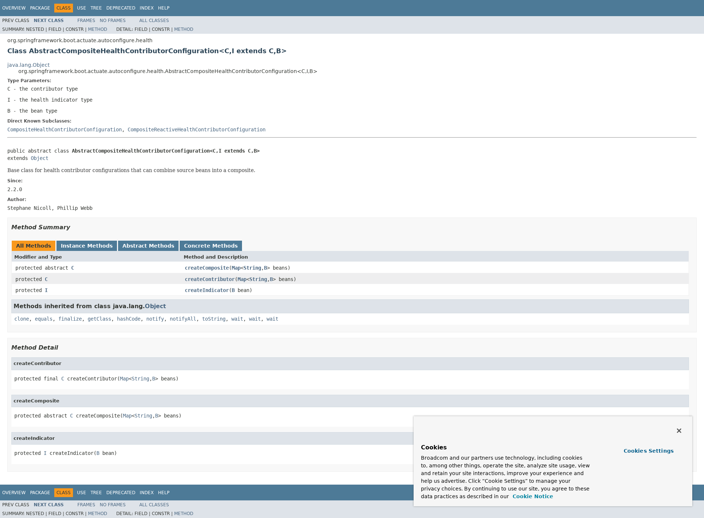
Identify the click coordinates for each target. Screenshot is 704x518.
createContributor (210, 279)
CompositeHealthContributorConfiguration (64, 129)
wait (237, 319)
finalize (70, 319)
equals (43, 319)
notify (155, 319)
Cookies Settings (649, 451)
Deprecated (120, 8)
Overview (14, 8)
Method (97, 29)
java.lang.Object (28, 65)
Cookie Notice (532, 496)
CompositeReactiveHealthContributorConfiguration (196, 129)
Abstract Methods (148, 246)
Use (81, 8)
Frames (86, 20)
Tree (96, 8)
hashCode (128, 319)
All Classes (154, 20)
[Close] (679, 431)
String (252, 268)
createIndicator (207, 290)
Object (39, 158)
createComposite (207, 268)
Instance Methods (87, 246)
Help (163, 8)
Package (40, 8)
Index (147, 8)
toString (213, 319)
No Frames (113, 20)
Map (236, 268)
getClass (99, 319)
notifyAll (183, 319)
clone (21, 319)
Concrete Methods (211, 246)
